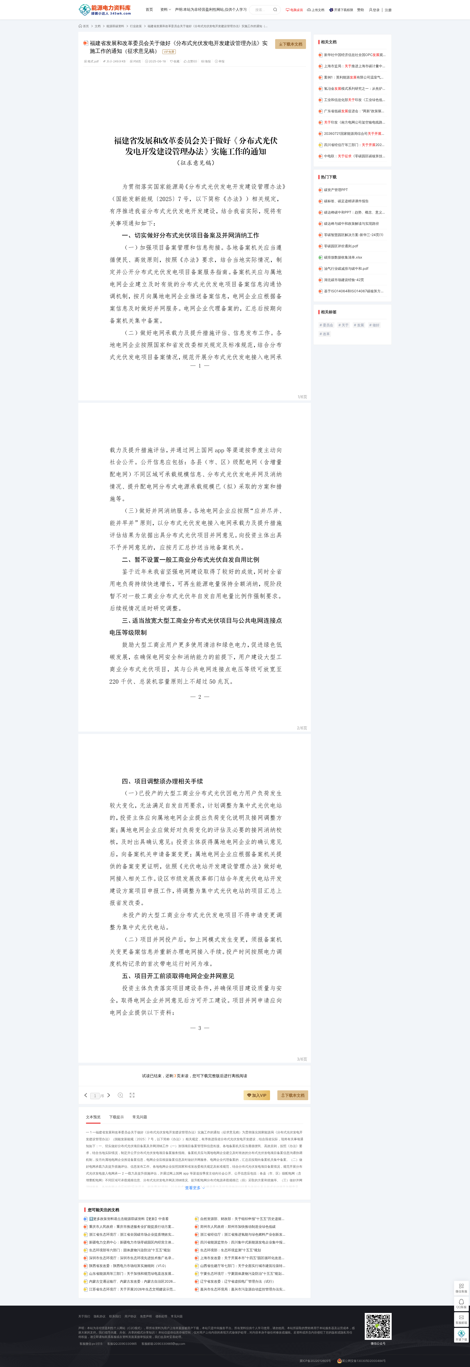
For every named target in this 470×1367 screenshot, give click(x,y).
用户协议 (130, 1316)
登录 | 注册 (382, 10)
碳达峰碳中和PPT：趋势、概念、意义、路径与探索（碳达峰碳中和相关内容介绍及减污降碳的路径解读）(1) (355, 212)
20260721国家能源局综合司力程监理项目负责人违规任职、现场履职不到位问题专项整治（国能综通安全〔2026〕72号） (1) (355, 133)
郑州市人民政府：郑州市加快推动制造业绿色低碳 (238, 1226)
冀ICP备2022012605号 (315, 1361)
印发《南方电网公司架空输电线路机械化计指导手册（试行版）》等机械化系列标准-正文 (355, 122)
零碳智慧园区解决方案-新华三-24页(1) (353, 235)
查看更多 (193, 1187)
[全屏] (132, 1096)
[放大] (120, 1096)
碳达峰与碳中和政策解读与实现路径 (351, 223)
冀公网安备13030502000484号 (364, 1361)
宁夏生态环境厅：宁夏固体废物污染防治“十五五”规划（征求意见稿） (244, 1273)
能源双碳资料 (115, 26)
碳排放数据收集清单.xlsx (343, 257)
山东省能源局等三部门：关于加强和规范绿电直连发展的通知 (132, 1273)
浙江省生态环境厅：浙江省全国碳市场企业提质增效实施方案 (132, 1234)
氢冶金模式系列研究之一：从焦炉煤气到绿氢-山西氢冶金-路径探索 (355, 88)
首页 (149, 9)
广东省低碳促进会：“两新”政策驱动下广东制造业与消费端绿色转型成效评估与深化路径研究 (355, 111)
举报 (221, 61)
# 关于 (344, 325)
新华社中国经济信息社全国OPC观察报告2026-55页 (355, 55)
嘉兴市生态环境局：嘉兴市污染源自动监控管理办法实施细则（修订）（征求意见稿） (244, 1289)
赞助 (360, 10)
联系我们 (115, 1316)
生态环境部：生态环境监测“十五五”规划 (230, 1250)
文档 (98, 26)
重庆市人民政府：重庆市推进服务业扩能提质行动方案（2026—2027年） (132, 1226)
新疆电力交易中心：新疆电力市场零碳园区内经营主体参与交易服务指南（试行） (132, 1242)
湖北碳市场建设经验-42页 (344, 280)
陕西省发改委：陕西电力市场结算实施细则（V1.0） (128, 1266)
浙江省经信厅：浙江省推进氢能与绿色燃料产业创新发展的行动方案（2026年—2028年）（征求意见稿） (244, 1234)
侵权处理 (161, 1316)
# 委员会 (326, 325)
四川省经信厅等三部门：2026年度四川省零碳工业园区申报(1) (355, 145)
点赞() (192, 61)
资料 (164, 9)
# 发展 (359, 325)
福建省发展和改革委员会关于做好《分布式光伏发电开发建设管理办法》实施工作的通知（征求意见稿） (209, 26)
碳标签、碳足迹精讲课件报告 (346, 201)
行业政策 (136, 26)
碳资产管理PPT (336, 190)
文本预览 (93, 1117)
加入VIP (258, 1095)
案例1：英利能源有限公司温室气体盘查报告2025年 (355, 77)
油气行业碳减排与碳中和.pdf (346, 268)
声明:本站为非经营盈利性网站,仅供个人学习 (211, 9)
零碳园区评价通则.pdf (341, 246)
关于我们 (84, 1316)
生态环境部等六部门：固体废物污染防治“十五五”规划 (129, 1250)
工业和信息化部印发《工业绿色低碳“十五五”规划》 (355, 100)
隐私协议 (100, 1316)
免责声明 (146, 1316)
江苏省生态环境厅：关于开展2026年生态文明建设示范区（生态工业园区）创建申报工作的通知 (132, 1289)
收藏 (176, 61)
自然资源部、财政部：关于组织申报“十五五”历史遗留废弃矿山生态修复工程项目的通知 (244, 1219)
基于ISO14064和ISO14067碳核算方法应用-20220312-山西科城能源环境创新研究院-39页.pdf (355, 291)
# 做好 (374, 325)
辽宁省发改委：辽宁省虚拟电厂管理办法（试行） (238, 1281)
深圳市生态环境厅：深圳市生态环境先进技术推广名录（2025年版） (132, 1258)
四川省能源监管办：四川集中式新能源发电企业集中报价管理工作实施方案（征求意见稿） (244, 1242)
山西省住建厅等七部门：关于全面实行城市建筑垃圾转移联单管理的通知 (244, 1266)
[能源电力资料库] (105, 10)
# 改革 (325, 334)
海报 (208, 61)
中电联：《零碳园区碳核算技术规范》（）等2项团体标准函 (355, 156)
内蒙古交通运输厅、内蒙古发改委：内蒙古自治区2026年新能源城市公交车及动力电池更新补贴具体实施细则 (132, 1281)
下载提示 (116, 1117)
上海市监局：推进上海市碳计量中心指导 (355, 66)
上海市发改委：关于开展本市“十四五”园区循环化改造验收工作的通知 (244, 1258)
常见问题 (139, 1117)
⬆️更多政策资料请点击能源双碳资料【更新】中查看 (129, 1219)
